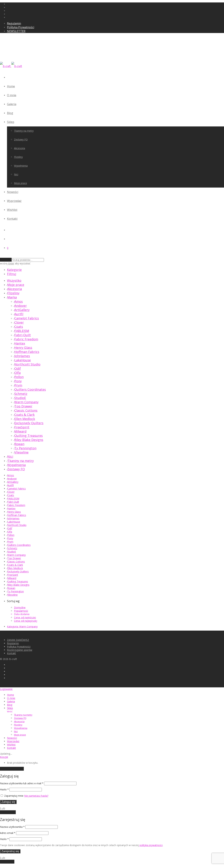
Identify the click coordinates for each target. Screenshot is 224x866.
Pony (18, 381)
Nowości (12, 192)
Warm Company (26, 402)
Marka (12, 297)
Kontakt (12, 219)
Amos (18, 301)
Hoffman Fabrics (26, 352)
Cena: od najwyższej (25, 620)
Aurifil (18, 314)
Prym (18, 385)
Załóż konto (8, 812)
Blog (10, 113)
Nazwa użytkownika (12, 826)
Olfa (17, 373)
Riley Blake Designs (28, 440)
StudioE (20, 398)
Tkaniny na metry (24, 130)
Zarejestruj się (10, 851)
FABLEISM (21, 331)
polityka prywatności (151, 845)
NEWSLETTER (16, 31)
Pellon (19, 377)
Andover (20, 306)
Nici (16, 174)
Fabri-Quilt (22, 335)
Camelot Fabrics (26, 318)
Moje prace (20, 183)
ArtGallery (22, 310)
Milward (20, 431)
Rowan (19, 444)
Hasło (4, 789)
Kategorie (14, 270)
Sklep (10, 122)
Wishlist (12, 210)
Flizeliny (18, 157)
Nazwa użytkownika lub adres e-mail (21, 783)
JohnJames (22, 356)
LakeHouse (22, 360)
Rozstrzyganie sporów (19, 650)
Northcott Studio (27, 364)
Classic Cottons (25, 410)
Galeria (11, 104)
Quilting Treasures (28, 435)
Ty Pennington (25, 448)
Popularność (21, 610)
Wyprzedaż (14, 201)
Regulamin (14, 23)
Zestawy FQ (21, 139)
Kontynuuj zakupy (12, 769)
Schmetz (20, 394)
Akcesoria (19, 148)
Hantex (19, 343)
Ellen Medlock (24, 419)
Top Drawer (23, 406)
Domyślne (20, 607)
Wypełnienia (21, 165)
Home (11, 86)
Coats (18, 326)
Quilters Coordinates (30, 389)
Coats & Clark (24, 414)
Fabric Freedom (26, 339)
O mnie (11, 95)
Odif (17, 368)
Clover (19, 322)
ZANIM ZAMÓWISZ (18, 640)
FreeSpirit (21, 427)
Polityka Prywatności (20, 27)
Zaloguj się (8, 801)
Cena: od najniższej (25, 617)
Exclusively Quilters (28, 423)
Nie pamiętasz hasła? (36, 795)
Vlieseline (21, 452)
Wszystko (14, 280)
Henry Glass (23, 347)
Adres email (7, 833)
